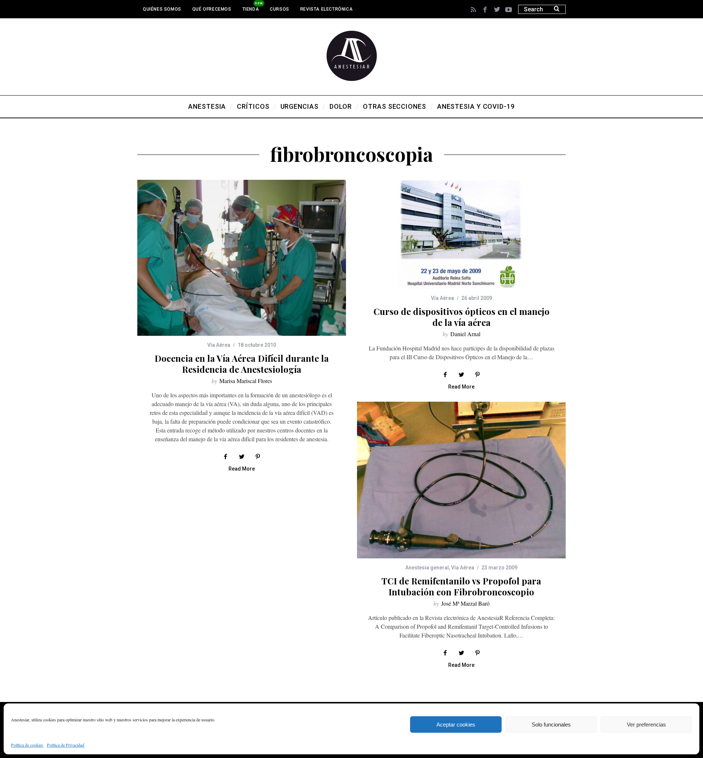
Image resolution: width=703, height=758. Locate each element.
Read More (241, 469)
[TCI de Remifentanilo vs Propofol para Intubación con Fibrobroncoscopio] (461, 480)
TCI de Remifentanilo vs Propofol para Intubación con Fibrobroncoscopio (461, 586)
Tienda (250, 9)
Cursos (279, 9)
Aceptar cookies (455, 724)
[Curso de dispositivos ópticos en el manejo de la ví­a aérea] (461, 234)
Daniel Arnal (465, 334)
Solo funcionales (551, 724)
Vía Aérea (218, 345)
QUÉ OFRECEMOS (211, 9)
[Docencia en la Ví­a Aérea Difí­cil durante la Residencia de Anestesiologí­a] (241, 258)
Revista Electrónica (326, 9)
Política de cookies (27, 745)
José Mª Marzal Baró (465, 603)
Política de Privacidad (65, 745)
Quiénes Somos (162, 9)
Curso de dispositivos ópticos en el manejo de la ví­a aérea (461, 316)
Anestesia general (427, 568)
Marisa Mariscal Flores (245, 380)
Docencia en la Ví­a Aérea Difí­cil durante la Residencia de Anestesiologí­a (242, 363)
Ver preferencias (646, 724)
